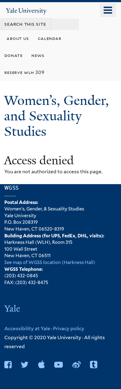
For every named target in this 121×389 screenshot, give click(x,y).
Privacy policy (68, 328)
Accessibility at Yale (27, 328)
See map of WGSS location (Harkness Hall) (49, 262)
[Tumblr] (93, 365)
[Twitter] (25, 365)
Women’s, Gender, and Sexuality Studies (56, 116)
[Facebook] (7, 365)
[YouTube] (58, 365)
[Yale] (12, 309)
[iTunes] (41, 365)
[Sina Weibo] (76, 365)
